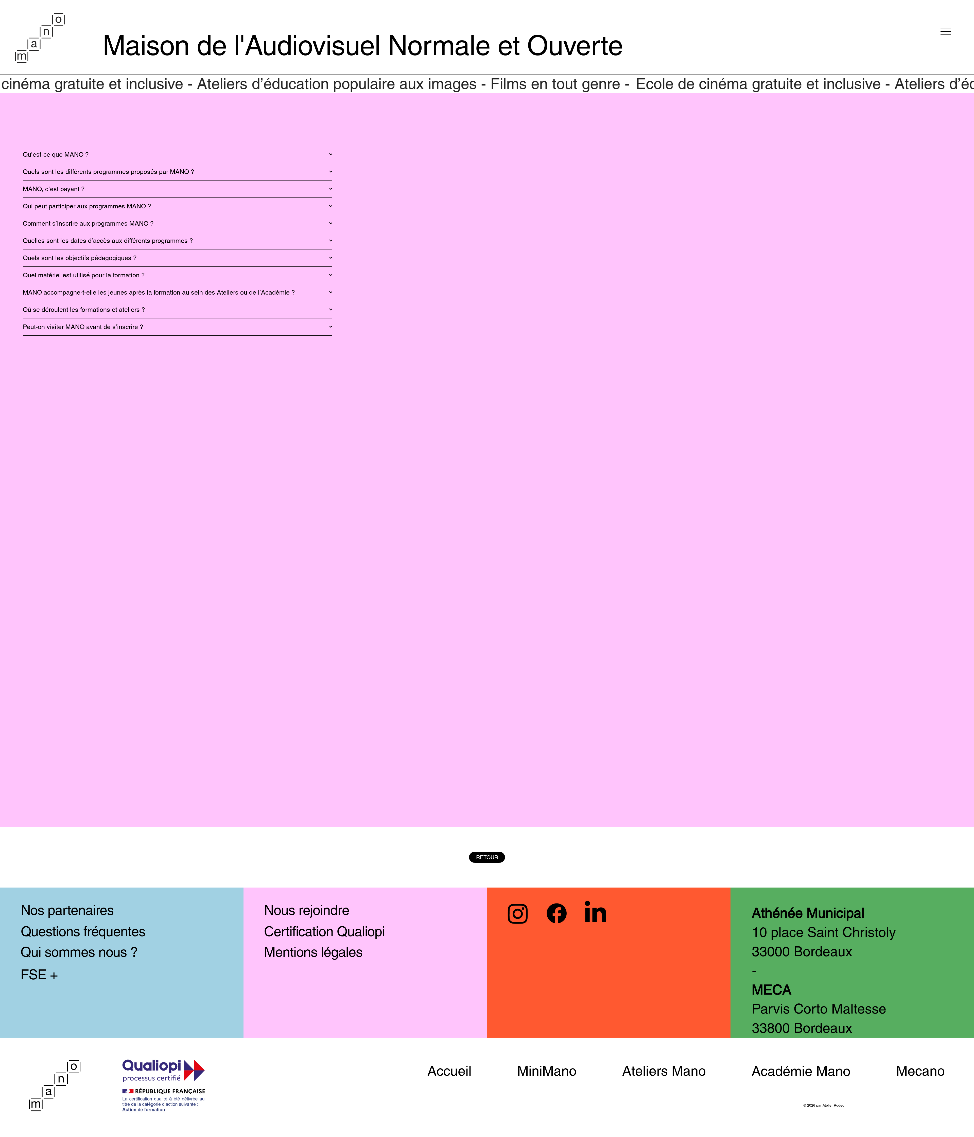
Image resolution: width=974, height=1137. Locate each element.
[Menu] (945, 31)
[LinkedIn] (595, 913)
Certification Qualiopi (324, 931)
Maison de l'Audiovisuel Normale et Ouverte (363, 45)
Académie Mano (801, 1071)
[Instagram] (518, 913)
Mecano (920, 1071)
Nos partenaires (67, 910)
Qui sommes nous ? (79, 952)
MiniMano (547, 1071)
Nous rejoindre (306, 910)
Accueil (449, 1071)
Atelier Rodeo (833, 1105)
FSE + (39, 974)
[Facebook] (556, 913)
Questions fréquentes (83, 931)
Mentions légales (313, 952)
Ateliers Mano (664, 1071)
